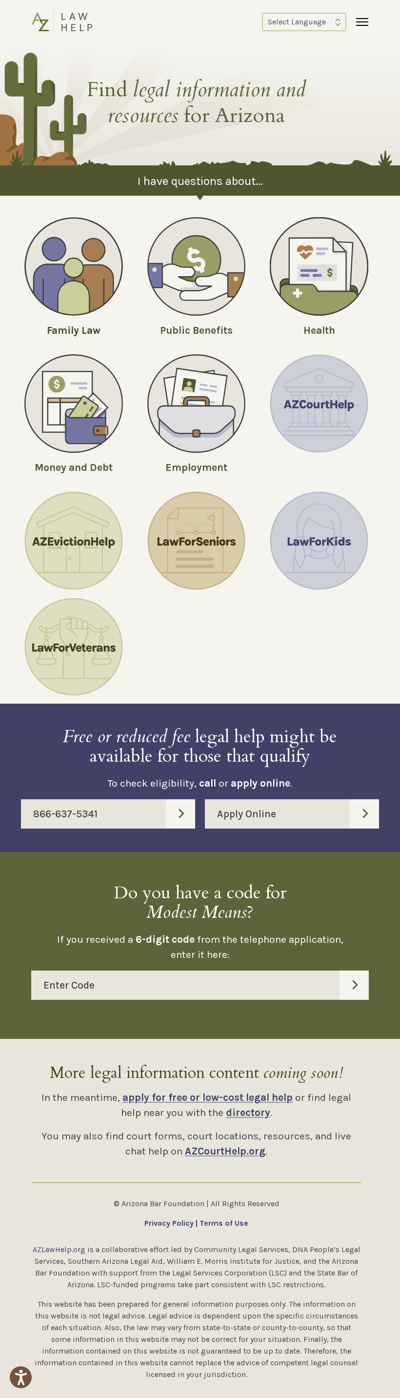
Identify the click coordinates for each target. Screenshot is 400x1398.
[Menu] (362, 22)
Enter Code (69, 985)
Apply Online (246, 814)
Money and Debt (74, 467)
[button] (21, 1377)
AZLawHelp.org (59, 1249)
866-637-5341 (65, 814)
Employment (196, 467)
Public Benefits (196, 330)
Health (319, 330)
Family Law (73, 330)
